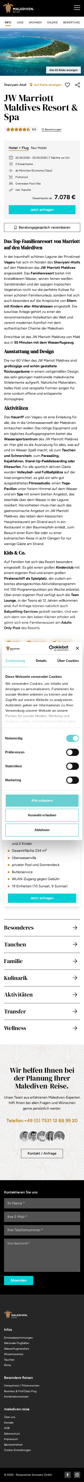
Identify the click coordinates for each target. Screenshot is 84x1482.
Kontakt (9, 1422)
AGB (6, 1428)
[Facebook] (68, 1475)
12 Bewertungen (51, 129)
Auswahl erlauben (42, 815)
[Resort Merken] (67, 85)
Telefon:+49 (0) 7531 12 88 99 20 (42, 1120)
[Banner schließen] (77, 648)
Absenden (19, 1280)
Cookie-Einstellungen (17, 1450)
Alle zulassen (41, 800)
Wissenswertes (13, 1354)
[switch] (72, 752)
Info (8, 22)
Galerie (52, 22)
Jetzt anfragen (42, 898)
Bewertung (71, 22)
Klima (7, 1365)
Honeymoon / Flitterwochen (21, 1385)
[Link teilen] (77, 85)
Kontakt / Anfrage (42, 1153)
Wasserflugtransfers (16, 1348)
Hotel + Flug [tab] (19, 148)
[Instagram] (77, 1475)
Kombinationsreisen (16, 1396)
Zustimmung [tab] (15, 661)
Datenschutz (12, 1433)
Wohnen (35, 22)
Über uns (9, 1417)
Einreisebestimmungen (18, 1337)
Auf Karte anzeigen (47, 85)
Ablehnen (42, 830)
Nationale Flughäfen (16, 1343)
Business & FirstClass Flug (20, 1391)
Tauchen (9, 1359)
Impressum (11, 1439)
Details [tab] (41, 661)
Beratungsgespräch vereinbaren (44, 227)
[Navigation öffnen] (77, 7)
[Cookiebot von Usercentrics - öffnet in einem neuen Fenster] (50, 648)
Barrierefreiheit (13, 1444)
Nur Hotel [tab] (38, 148)
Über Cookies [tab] (68, 661)
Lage (20, 22)
